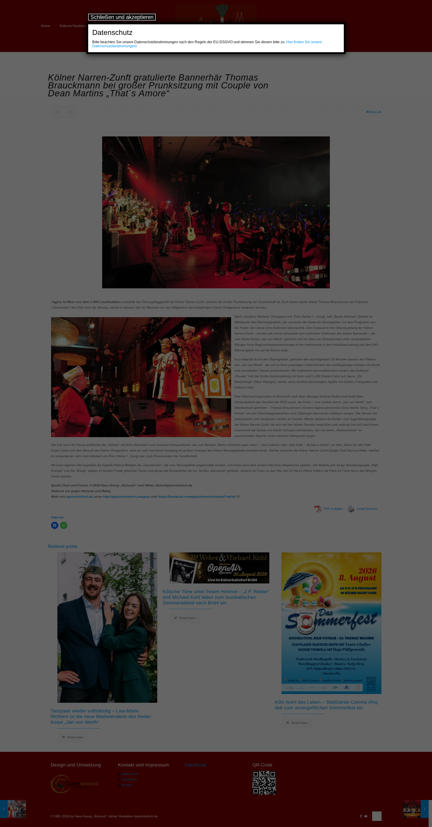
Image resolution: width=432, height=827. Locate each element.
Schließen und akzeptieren (121, 17)
